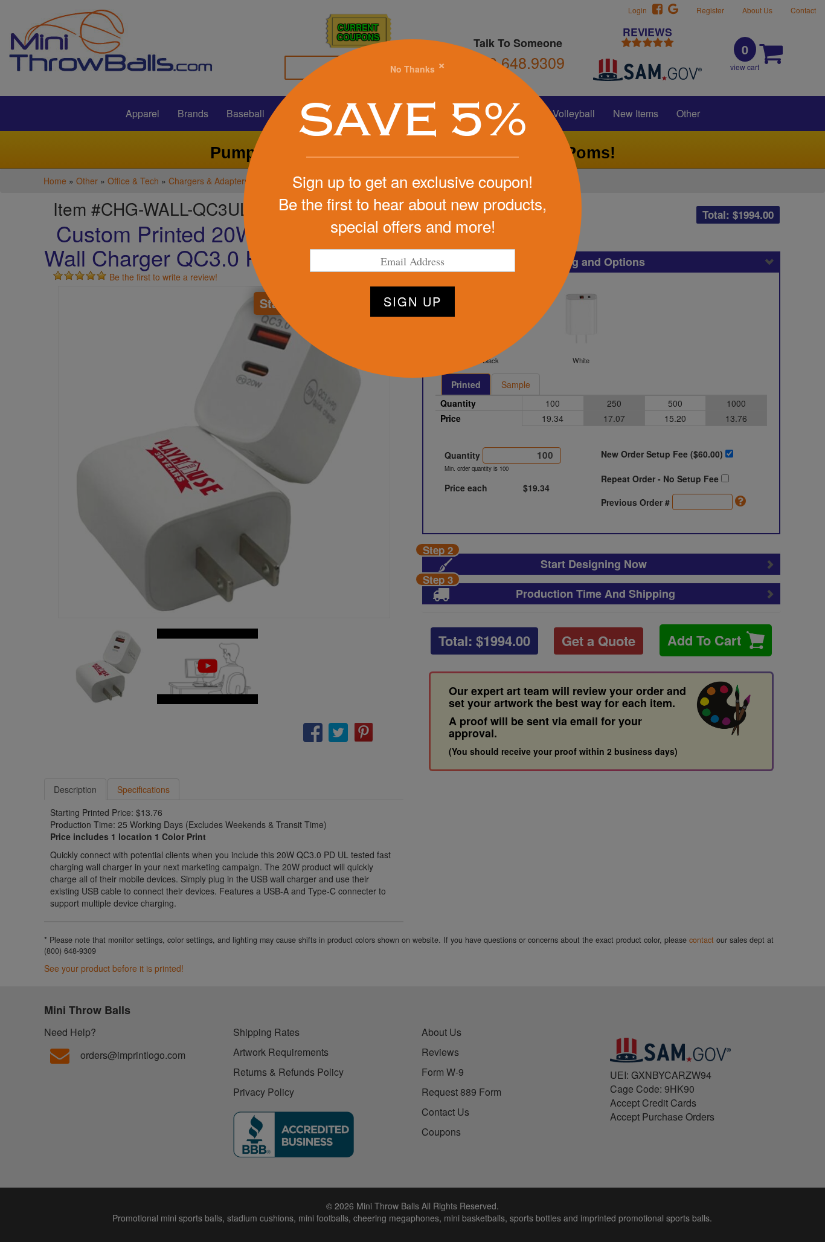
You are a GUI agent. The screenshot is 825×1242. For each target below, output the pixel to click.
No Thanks (412, 69)
